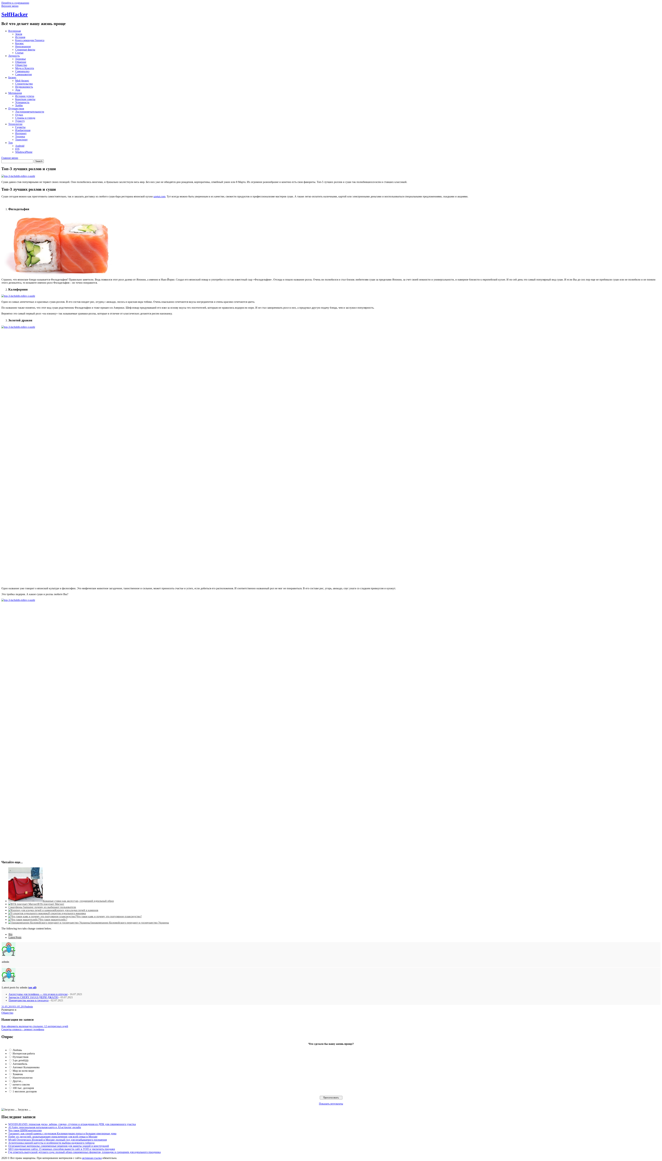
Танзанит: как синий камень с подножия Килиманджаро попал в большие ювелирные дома (62, 1133)
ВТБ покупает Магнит (51, 904)
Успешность (22, 102)
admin (29, 1006)
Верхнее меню (9, 5)
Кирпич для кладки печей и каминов (76, 910)
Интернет (21, 133)
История (20, 37)
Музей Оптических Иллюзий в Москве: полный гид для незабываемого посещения (57, 1139)
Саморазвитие (23, 74)
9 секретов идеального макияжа (67, 913)
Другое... (18, 1081)
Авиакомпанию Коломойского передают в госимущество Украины (129, 922)
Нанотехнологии (23, 1077)
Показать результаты (331, 1103)
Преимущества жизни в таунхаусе (29, 1000)
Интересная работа (24, 1053)
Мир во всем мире (23, 1070)
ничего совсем (21, 1084)
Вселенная (14, 30)
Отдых (19, 114)
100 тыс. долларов (23, 1088)
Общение (20, 62)
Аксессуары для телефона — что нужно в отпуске (38, 994)
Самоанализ (22, 71)
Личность (14, 55)
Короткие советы (25, 99)
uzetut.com (159, 196)
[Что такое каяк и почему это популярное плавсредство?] (42, 916)
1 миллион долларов (25, 1091)
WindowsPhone (23, 152)
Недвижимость (24, 86)
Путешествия (16, 108)
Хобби (19, 105)
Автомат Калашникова (26, 1067)
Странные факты (25, 49)
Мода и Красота (24, 68)
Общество (21, 65)
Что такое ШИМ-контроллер (25, 1130)
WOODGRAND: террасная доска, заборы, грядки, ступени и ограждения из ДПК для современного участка (72, 1124)
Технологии (15, 124)
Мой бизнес (22, 80)
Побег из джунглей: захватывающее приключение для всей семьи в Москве (52, 1136)
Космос (19, 43)
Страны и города (25, 117)
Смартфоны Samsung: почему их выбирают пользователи (42, 907)
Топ (10, 142)
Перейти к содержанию (15, 2)
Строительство (24, 83)
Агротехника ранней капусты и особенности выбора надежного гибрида (51, 1142)
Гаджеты (20, 127)
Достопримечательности (29, 111)
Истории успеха (24, 96)
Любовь (17, 1050)
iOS (17, 148)
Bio (10, 934)
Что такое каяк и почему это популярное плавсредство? (109, 916)
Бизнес (12, 77)
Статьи (19, 52)
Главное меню (9, 157)
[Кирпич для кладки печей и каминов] (31, 910)
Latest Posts (14, 937)
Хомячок (18, 1074)
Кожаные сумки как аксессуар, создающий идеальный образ (78, 900)
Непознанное (23, 46)
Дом (17, 89)
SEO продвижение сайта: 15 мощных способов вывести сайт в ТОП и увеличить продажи (61, 1149)
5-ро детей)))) (20, 1060)
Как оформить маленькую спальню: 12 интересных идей (34, 1026)
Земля (18, 34)
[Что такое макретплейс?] (23, 919)
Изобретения (22, 130)
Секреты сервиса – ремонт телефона (22, 1029)
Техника (20, 136)
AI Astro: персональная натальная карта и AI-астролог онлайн (44, 1127)
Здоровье (20, 58)
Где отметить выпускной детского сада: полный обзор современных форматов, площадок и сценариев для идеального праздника (84, 1152)
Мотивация (15, 93)
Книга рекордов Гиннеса (29, 40)
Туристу (20, 120)
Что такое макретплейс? (53, 919)
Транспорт (21, 139)
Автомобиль (20, 1063)
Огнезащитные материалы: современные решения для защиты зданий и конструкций (58, 1145)
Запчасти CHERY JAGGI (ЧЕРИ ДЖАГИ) (33, 997)
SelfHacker (14, 14)
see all (32, 987)
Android (19, 145)
